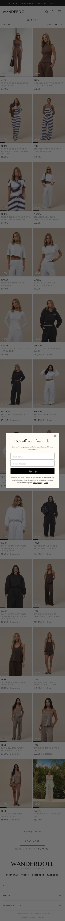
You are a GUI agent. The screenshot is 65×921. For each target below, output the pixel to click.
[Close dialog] (55, 436)
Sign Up (32, 471)
